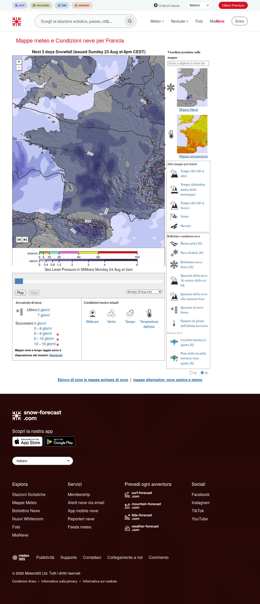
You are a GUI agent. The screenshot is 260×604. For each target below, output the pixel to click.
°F (206, 373)
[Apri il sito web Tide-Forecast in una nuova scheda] (62, 5)
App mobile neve (83, 510)
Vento (111, 321)
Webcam (92, 321)
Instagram (200, 502)
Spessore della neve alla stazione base (194, 296)
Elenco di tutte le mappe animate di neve (93, 379)
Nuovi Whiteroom (27, 519)
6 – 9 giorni (43, 333)
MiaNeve (20, 535)
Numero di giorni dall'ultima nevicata (194, 323)
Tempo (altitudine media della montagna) (193, 189)
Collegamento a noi (125, 557)
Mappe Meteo (24, 502)
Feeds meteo (79, 527)
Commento (159, 557)
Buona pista (189, 243)
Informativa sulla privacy (59, 581)
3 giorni (44, 309)
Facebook (200, 494)
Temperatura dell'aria (149, 324)
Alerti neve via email (86, 502)
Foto (199, 21)
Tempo (130, 321)
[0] (200, 243)
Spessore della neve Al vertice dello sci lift (194, 280)
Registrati (56, 355)
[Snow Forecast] (17, 21)
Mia (217, 21)
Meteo (156, 21)
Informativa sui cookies (100, 581)
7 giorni (44, 314)
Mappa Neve (188, 109)
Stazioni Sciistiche (28, 494)
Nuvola (186, 225)
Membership (79, 494)
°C (195, 373)
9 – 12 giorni (44, 338)
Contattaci (92, 557)
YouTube (200, 519)
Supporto (68, 557)
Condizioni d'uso (24, 581)
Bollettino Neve (26, 510)
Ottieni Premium (233, 5)
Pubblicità (45, 557)
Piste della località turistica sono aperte (193, 358)
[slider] (19, 281)
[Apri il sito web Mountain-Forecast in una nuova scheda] (41, 5)
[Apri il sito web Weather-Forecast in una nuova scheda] (82, 5)
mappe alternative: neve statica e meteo (167, 379)
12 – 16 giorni (45, 343)
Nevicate (178, 21)
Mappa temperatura (193, 156)
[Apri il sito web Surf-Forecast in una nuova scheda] (20, 5)
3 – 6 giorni (43, 328)
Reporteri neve (81, 519)
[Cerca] (130, 21)
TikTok (198, 510)
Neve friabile (189, 252)
